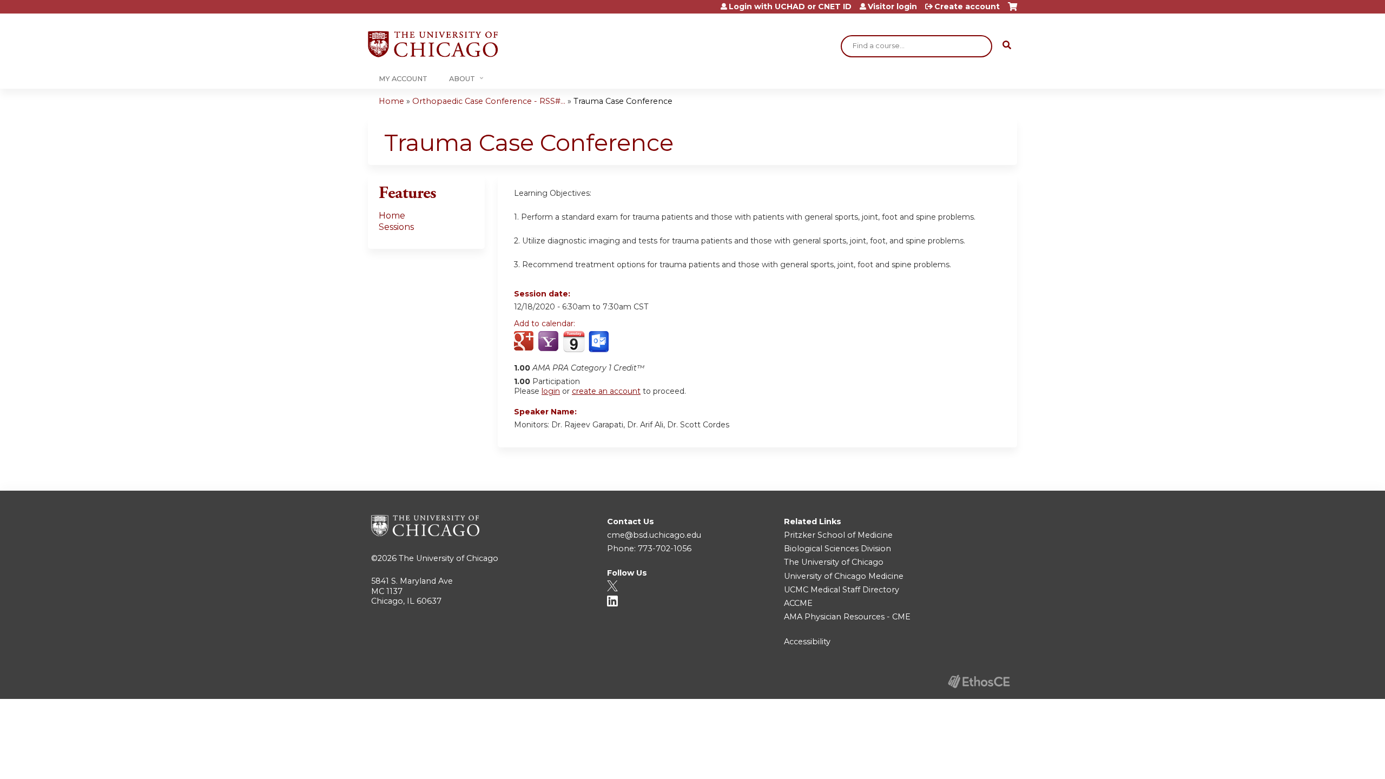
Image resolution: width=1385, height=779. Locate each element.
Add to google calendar (525, 342)
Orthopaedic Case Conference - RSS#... (488, 101)
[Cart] (1012, 10)
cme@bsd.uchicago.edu (654, 535)
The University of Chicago (448, 558)
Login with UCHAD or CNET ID (790, 6)
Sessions (396, 227)
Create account (967, 6)
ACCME (798, 603)
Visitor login (892, 6)
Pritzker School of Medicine (838, 535)
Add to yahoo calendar (549, 342)
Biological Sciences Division (837, 548)
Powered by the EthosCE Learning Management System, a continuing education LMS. (978, 681)
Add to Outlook (600, 342)
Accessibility (807, 641)
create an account (606, 391)
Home (391, 101)
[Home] (433, 44)
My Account (403, 79)
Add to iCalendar (574, 341)
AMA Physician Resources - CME (847, 617)
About (462, 79)
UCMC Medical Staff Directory (841, 590)
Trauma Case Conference (622, 101)
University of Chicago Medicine (843, 576)
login (551, 391)
